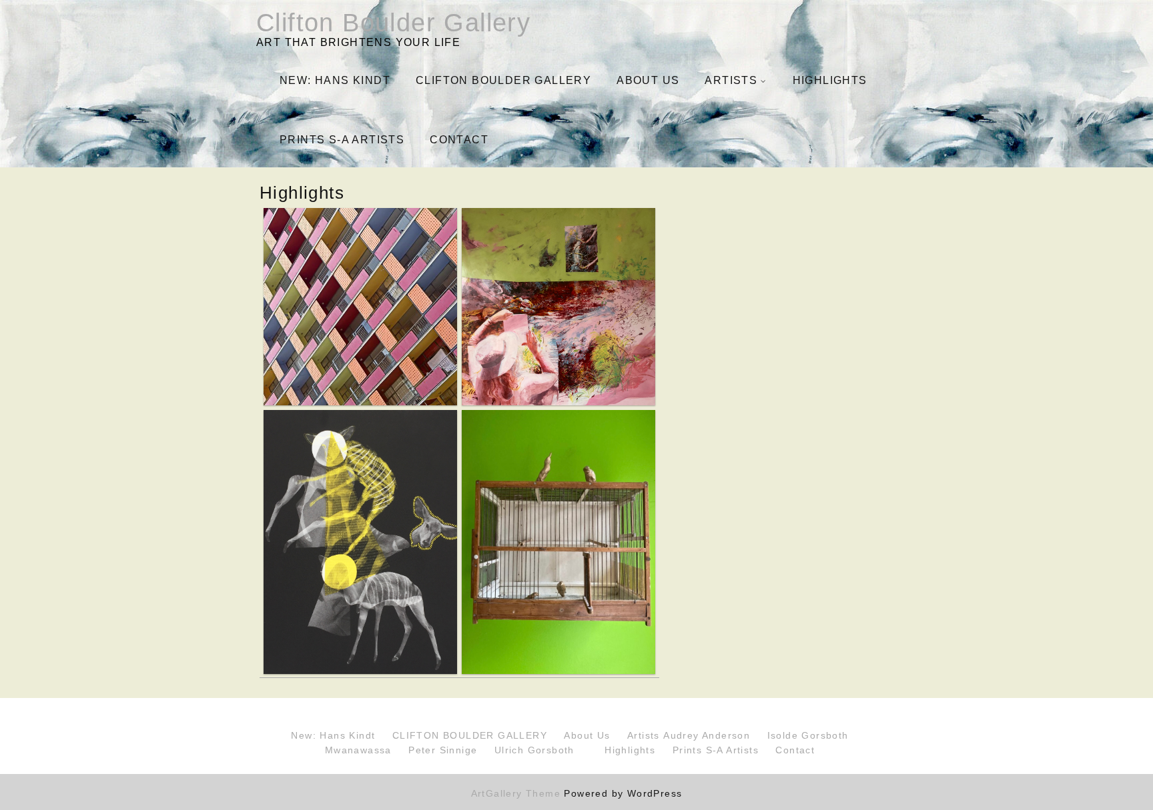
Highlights (830, 80)
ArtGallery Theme (517, 793)
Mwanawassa (358, 750)
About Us (648, 80)
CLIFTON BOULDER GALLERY (503, 80)
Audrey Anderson (706, 735)
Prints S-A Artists (342, 139)
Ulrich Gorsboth (534, 750)
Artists (731, 80)
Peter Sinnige (442, 750)
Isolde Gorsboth (808, 735)
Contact (459, 139)
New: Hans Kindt (335, 80)
